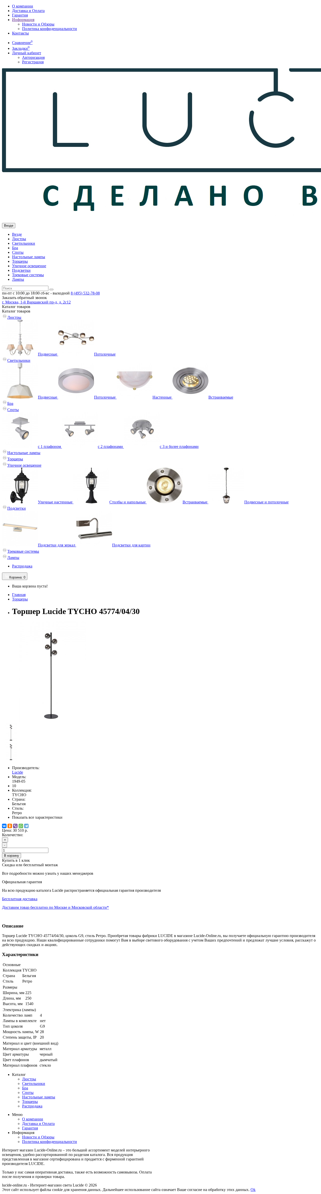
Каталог (16, 311)
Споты (18, 252)
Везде (17, 234)
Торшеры (20, 261)
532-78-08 (85, 293)
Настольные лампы (28, 257)
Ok (253, 1189)
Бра (15, 248)
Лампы (18, 279)
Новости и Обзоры (38, 24)
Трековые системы (28, 275)
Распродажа (22, 566)
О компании (22, 6)
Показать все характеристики (37, 817)
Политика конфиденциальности (49, 29)
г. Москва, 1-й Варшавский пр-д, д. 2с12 (36, 302)
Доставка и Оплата (28, 11)
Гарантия (20, 15)
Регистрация (33, 62)
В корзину (11, 855)
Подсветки (21, 270)
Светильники (23, 243)
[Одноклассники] (10, 826)
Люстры (19, 239)
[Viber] (15, 826)
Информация (23, 20)
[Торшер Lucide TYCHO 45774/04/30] (52, 720)
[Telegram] (26, 826)
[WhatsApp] (21, 826)
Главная (19, 594)
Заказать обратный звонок (24, 297)
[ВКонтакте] (4, 826)
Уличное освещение (29, 266)
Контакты (20, 33)
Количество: (12, 835)
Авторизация (33, 57)
